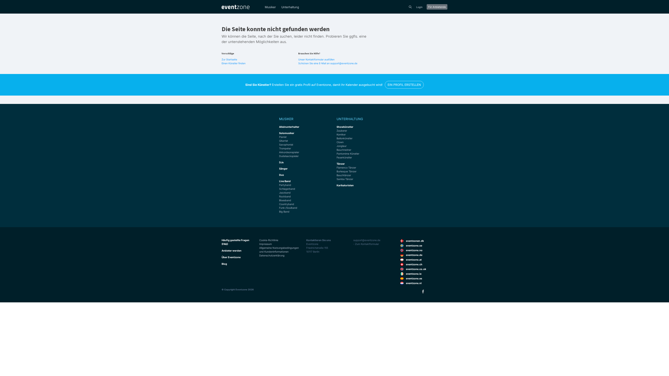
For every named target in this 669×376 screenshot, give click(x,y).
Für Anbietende (437, 6)
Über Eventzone (231, 257)
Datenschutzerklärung (271, 255)
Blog (224, 263)
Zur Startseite (229, 59)
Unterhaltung (290, 7)
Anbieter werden (231, 250)
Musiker (270, 7)
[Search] (410, 6)
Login (419, 7)
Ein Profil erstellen (404, 85)
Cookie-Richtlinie (268, 240)
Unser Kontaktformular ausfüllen (316, 59)
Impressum (265, 243)
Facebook (423, 291)
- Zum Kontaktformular (366, 243)
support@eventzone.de (366, 240)
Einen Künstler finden (233, 63)
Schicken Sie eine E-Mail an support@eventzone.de (327, 63)
